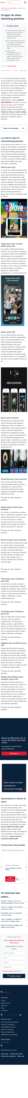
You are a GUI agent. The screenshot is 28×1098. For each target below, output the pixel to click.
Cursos (3, 1000)
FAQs (2, 1008)
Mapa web (20, 1056)
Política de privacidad (8, 1056)
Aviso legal (4, 1053)
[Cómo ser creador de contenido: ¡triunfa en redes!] (26, 908)
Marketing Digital (12, 8)
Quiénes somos (5, 1003)
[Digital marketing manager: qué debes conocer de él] (26, 926)
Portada (3, 8)
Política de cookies (16, 1053)
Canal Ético (4, 1010)
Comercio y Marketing (7, 1024)
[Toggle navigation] (25, 2)
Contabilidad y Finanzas (8, 1027)
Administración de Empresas (9, 1022)
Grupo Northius (8, 971)
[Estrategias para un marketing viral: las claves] (26, 914)
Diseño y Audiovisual (7, 1029)
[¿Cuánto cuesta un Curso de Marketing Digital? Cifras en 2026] (26, 902)
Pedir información (10, 879)
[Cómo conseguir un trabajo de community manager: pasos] (26, 920)
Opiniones (4, 1005)
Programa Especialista (7, 1032)
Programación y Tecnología (9, 1034)
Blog (7, 8)
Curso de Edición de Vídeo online (13, 868)
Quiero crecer (15, 976)
